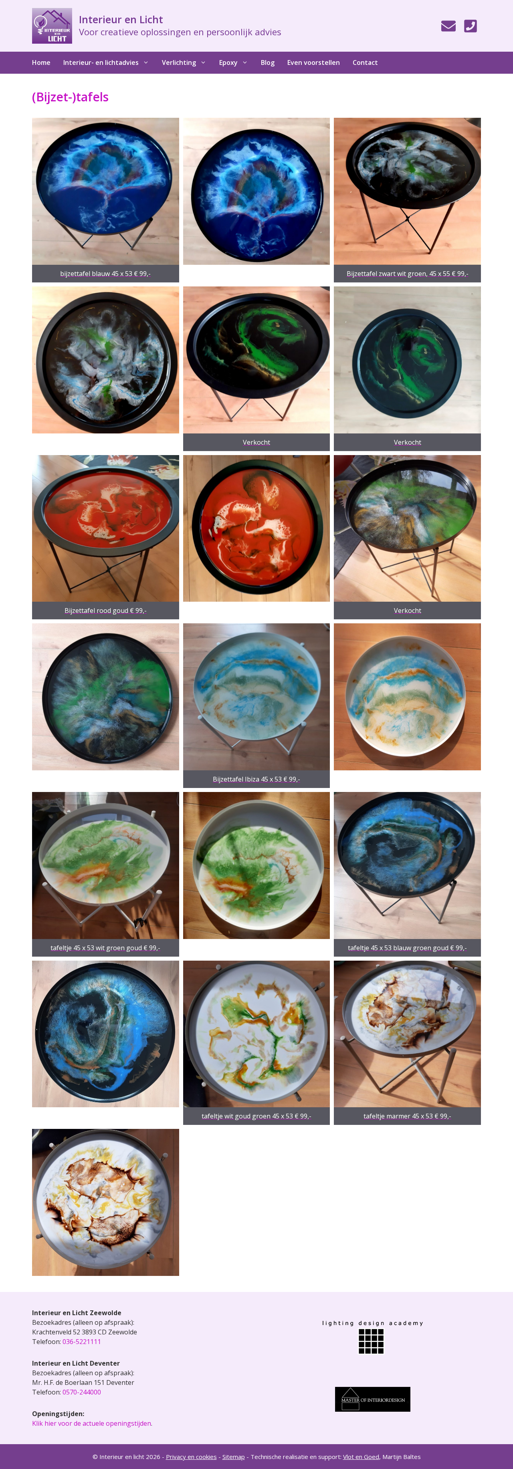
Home (41, 62)
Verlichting (179, 62)
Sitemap (233, 1457)
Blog (268, 62)
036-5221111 (82, 1341)
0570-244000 (82, 1392)
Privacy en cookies (191, 1457)
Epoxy (228, 62)
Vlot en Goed (361, 1457)
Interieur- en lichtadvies (101, 62)
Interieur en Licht (121, 19)
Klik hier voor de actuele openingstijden (91, 1423)
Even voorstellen (313, 62)
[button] (105, 200)
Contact (365, 62)
